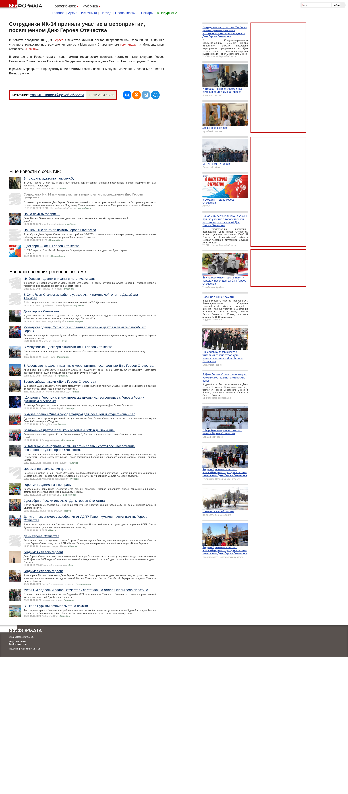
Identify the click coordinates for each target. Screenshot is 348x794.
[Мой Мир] (155, 95)
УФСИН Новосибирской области (57, 95)
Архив (72, 13)
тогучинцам (128, 44)
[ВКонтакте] (127, 95)
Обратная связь (17, 641)
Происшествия (126, 13)
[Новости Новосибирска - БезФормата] (22, 4)
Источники (89, 13)
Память (31, 49)
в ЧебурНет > (167, 13)
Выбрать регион (17, 644)
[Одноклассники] (136, 95)
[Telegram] (146, 95)
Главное (58, 13)
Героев (58, 40)
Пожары (147, 13)
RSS (38, 649)
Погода (105, 13)
